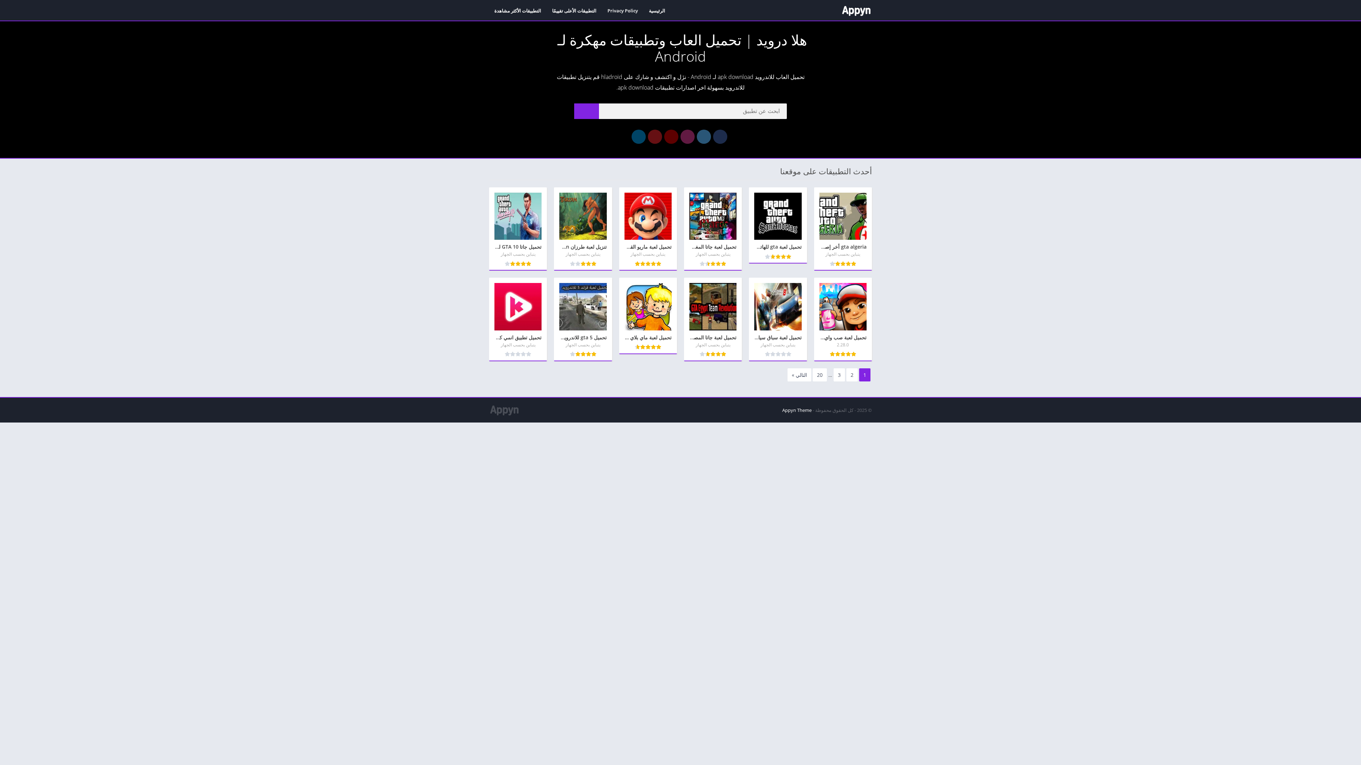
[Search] (586, 111)
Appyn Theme (797, 410)
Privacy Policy (622, 10)
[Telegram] (639, 137)
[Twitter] (704, 137)
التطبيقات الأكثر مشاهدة (517, 10)
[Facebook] (720, 137)
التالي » (799, 375)
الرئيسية (657, 10)
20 (820, 375)
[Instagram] (687, 137)
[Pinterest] (655, 137)
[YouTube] (671, 137)
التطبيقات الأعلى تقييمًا (574, 10)
